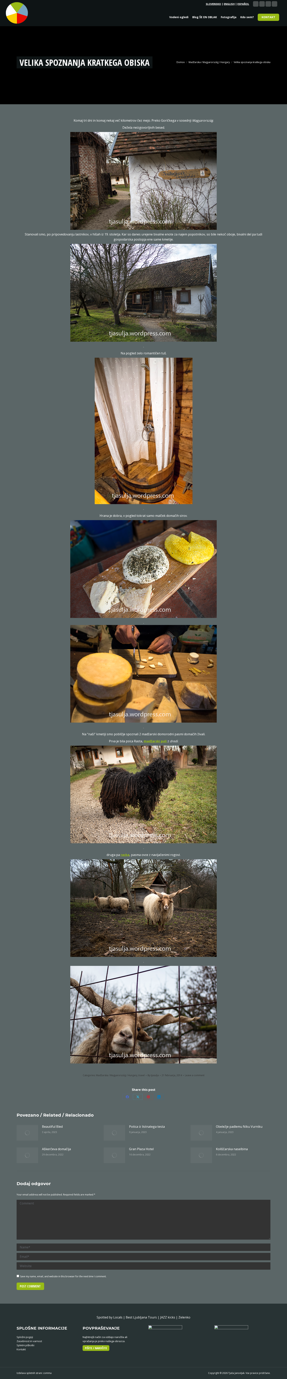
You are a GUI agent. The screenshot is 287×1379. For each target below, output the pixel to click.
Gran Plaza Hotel (141, 1149)
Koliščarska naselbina (232, 1149)
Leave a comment (194, 1075)
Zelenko (184, 1317)
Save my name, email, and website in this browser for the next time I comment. (63, 1276)
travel (141, 1075)
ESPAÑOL (243, 4)
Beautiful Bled (52, 1126)
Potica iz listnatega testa (147, 1126)
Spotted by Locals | (111, 1317)
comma (47, 1373)
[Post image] (27, 1133)
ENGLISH (229, 4)
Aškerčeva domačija (56, 1149)
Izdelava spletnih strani (29, 1373)
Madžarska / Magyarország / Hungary (116, 1075)
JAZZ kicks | (169, 1317)
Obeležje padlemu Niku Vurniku (239, 1126)
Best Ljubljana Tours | (143, 1317)
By (153, 1075)
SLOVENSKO (213, 4)
